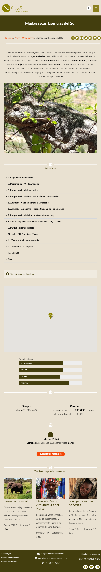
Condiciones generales (90, 554)
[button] (73, 38)
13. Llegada (13, 253)
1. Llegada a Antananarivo (20, 177)
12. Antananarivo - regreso (20, 246)
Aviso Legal (6, 553)
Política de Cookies (9, 561)
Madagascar (28, 38)
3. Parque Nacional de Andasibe (23, 190)
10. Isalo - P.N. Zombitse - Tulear (23, 234)
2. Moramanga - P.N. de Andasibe (23, 184)
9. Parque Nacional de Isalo (21, 228)
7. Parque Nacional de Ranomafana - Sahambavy (31, 215)
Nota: (10, 259)
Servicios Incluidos (22, 274)
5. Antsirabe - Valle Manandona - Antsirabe (28, 203)
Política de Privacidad (10, 557)
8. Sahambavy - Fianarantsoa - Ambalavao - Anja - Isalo (34, 221)
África (17, 38)
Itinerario (9, 38)
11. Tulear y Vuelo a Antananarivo (24, 240)
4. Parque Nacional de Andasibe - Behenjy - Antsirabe (33, 196)
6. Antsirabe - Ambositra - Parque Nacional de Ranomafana (36, 209)
